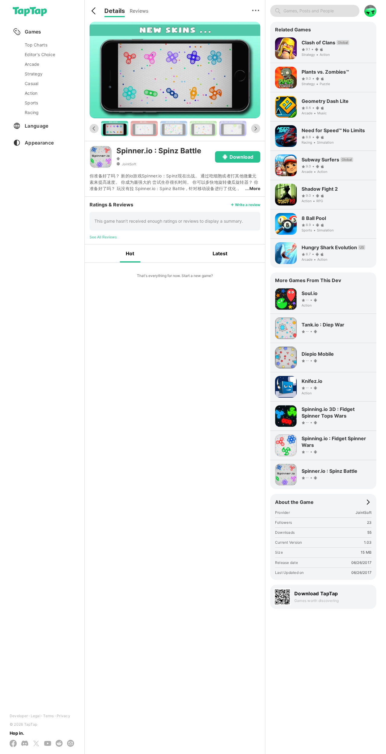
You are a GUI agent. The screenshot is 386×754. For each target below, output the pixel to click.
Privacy (63, 716)
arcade (32, 64)
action (31, 93)
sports (31, 102)
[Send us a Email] (70, 744)
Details (114, 10)
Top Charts (36, 44)
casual (32, 83)
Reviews (139, 11)
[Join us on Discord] (24, 744)
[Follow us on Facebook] (13, 744)
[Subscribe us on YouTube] (47, 744)
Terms (48, 716)
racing (32, 112)
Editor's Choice (40, 54)
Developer (19, 716)
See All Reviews (103, 237)
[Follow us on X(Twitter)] (36, 744)
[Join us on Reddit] (59, 744)
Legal (35, 716)
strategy (34, 73)
